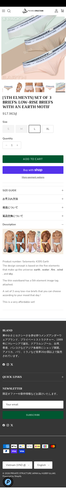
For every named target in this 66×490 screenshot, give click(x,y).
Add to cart (33, 159)
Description (9, 224)
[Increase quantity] (18, 145)
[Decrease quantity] (5, 145)
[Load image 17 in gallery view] (33, 48)
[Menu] (3, 10)
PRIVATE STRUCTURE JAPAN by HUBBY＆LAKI (32, 473)
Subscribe (33, 415)
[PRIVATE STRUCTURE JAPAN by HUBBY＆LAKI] (33, 10)
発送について (10, 207)
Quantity (8, 138)
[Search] (10, 10)
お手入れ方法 (10, 199)
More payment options (33, 177)
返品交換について (13, 216)
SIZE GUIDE (9, 190)
